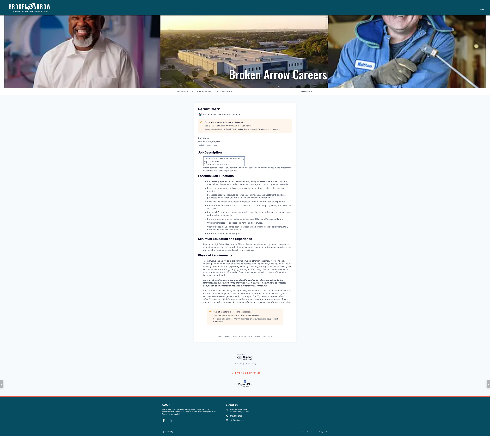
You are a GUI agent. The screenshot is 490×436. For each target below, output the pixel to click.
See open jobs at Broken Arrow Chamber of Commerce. (228, 126)
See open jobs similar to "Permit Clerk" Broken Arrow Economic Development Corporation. (242, 129)
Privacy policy (239, 364)
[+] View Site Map (167, 432)
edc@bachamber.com (239, 420)
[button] (1, 384)
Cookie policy (251, 364)
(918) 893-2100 (236, 416)
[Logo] (31, 7)
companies (201, 91)
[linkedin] (172, 421)
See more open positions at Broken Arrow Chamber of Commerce (245, 336)
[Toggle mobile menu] (482, 8)
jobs (182, 91)
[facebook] (163, 421)
